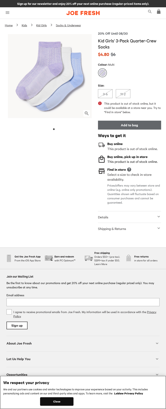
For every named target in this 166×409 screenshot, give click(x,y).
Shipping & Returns (112, 228)
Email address (15, 295)
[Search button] (150, 11)
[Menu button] (7, 12)
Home (9, 25)
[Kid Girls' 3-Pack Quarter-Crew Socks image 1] (54, 129)
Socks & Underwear (68, 25)
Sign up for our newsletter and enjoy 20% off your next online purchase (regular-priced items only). (83, 3)
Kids (24, 25)
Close (56, 401)
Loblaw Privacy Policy (128, 393)
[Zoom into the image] (86, 113)
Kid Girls (41, 25)
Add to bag (129, 125)
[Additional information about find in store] (129, 169)
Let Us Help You (18, 358)
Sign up (17, 325)
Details (103, 217)
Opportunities (16, 374)
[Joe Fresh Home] (83, 13)
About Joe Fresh (19, 343)
